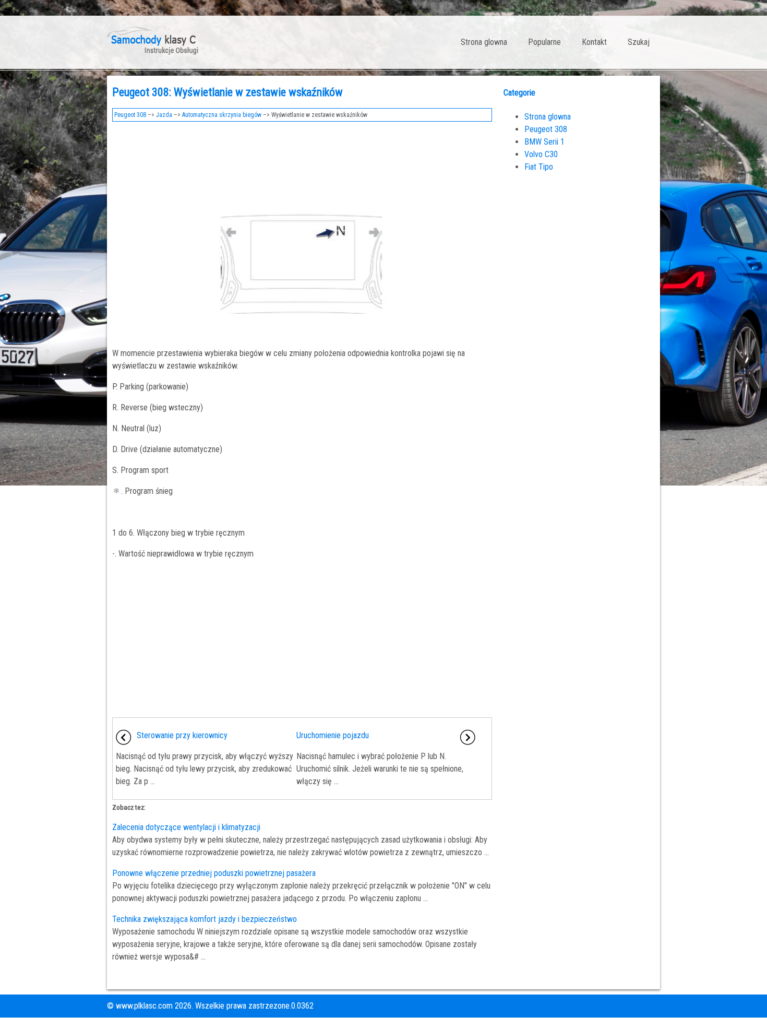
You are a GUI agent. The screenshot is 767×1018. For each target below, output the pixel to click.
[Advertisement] (302, 155)
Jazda (164, 115)
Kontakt (594, 42)
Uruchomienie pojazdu (332, 735)
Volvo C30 (541, 154)
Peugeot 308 (130, 115)
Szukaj (639, 42)
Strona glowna (484, 42)
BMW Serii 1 (544, 142)
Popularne (544, 42)
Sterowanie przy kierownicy (182, 735)
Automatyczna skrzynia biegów (221, 115)
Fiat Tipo (538, 167)
